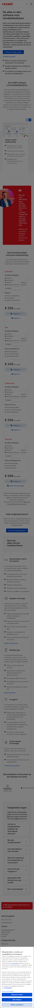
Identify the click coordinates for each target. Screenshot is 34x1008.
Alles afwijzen (17, 999)
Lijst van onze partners (8, 991)
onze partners (15, 963)
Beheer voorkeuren (17, 1004)
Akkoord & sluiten (17, 994)
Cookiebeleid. (8, 988)
